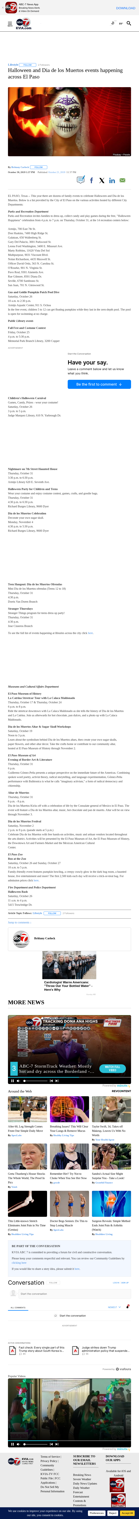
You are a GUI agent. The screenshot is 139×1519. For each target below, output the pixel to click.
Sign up (125, 1283)
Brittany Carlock (20, 167)
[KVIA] (27, 23)
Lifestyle (37, 913)
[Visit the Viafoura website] (123, 1369)
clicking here (19, 1262)
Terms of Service (50, 1456)
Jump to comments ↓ (19, 922)
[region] (69, 1326)
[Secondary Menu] (12, 23)
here (90, 633)
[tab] (18, 1307)
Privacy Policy (49, 1461)
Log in (116, 1283)
